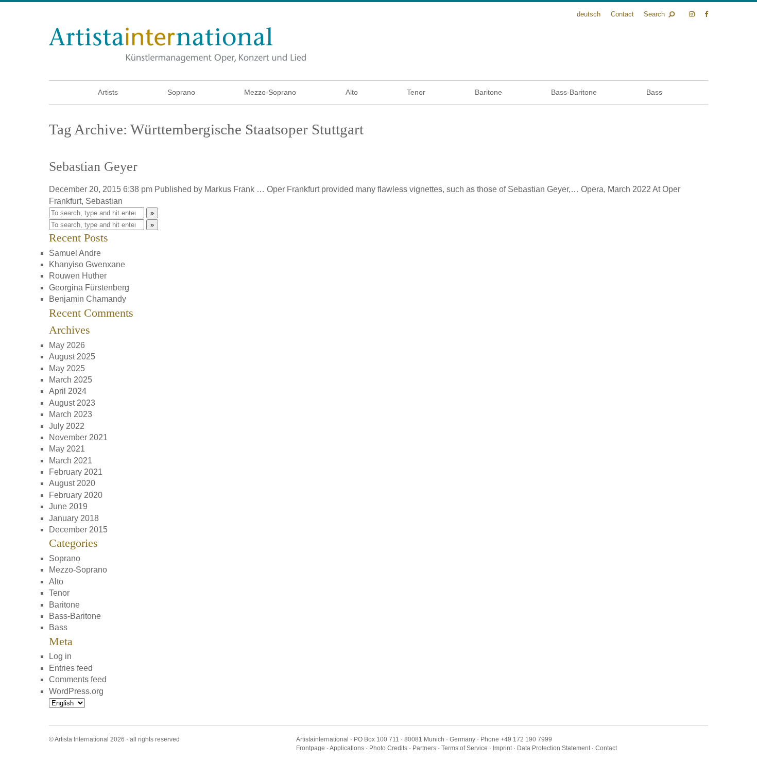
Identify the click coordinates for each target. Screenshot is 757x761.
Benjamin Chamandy (87, 299)
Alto (352, 92)
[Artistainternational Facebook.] (706, 14)
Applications (347, 748)
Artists (108, 92)
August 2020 (72, 483)
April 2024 (68, 391)
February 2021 (75, 472)
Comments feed (78, 679)
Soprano (181, 92)
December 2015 (78, 529)
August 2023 (72, 403)
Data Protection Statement (553, 748)
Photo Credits (388, 748)
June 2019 (68, 506)
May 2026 (67, 345)
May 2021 (67, 448)
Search (654, 14)
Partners (424, 748)
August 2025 (72, 356)
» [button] (152, 213)
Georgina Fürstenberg (89, 287)
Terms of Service (464, 748)
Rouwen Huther (78, 275)
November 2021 (78, 437)
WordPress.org (76, 691)
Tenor (416, 92)
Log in (60, 656)
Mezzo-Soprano (270, 92)
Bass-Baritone (574, 92)
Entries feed (71, 668)
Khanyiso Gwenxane (87, 264)
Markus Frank (229, 189)
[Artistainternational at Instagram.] (693, 14)
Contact (622, 14)
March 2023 (70, 414)
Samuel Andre (75, 253)
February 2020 (75, 495)
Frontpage (310, 748)
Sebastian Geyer (93, 166)
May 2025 (67, 368)
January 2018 (74, 518)
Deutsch (588, 14)
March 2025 (70, 379)
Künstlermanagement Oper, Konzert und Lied (177, 45)
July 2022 (66, 426)
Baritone (488, 92)
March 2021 (70, 460)
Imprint (502, 748)
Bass (654, 92)
